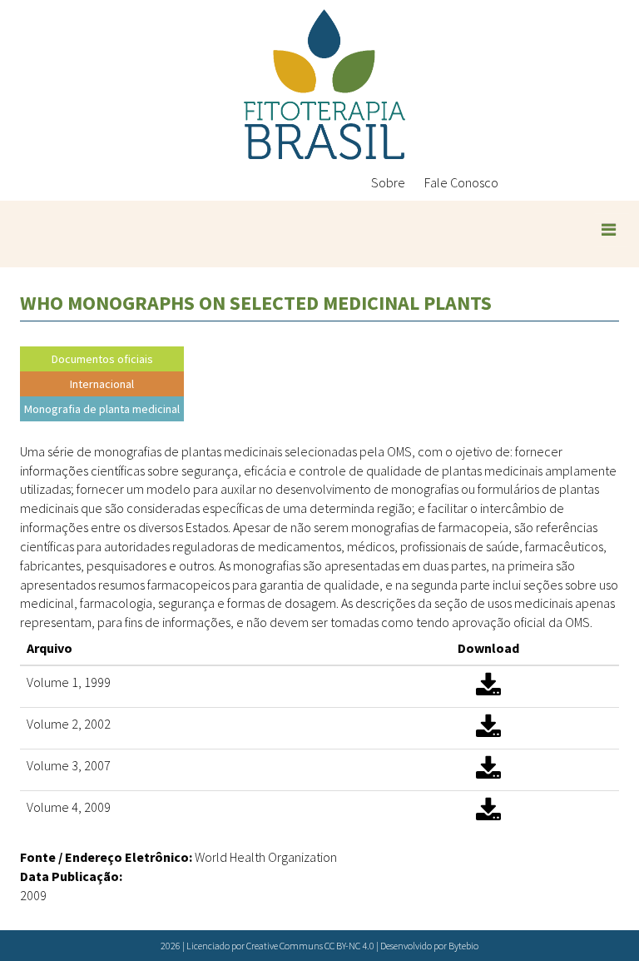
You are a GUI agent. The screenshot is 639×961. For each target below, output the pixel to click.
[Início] (324, 84)
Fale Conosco (461, 182)
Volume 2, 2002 (69, 723)
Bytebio (463, 945)
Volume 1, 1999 (69, 682)
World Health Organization (266, 857)
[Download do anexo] (488, 690)
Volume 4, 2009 (69, 807)
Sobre (388, 182)
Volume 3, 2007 (69, 765)
